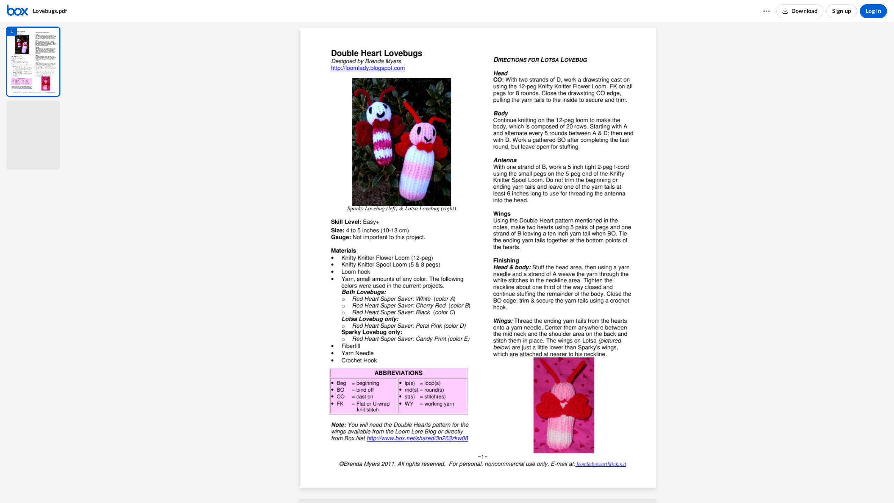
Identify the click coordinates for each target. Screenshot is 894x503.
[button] (33, 62)
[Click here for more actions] (767, 11)
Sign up (841, 11)
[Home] (17, 11)
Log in (873, 11)
